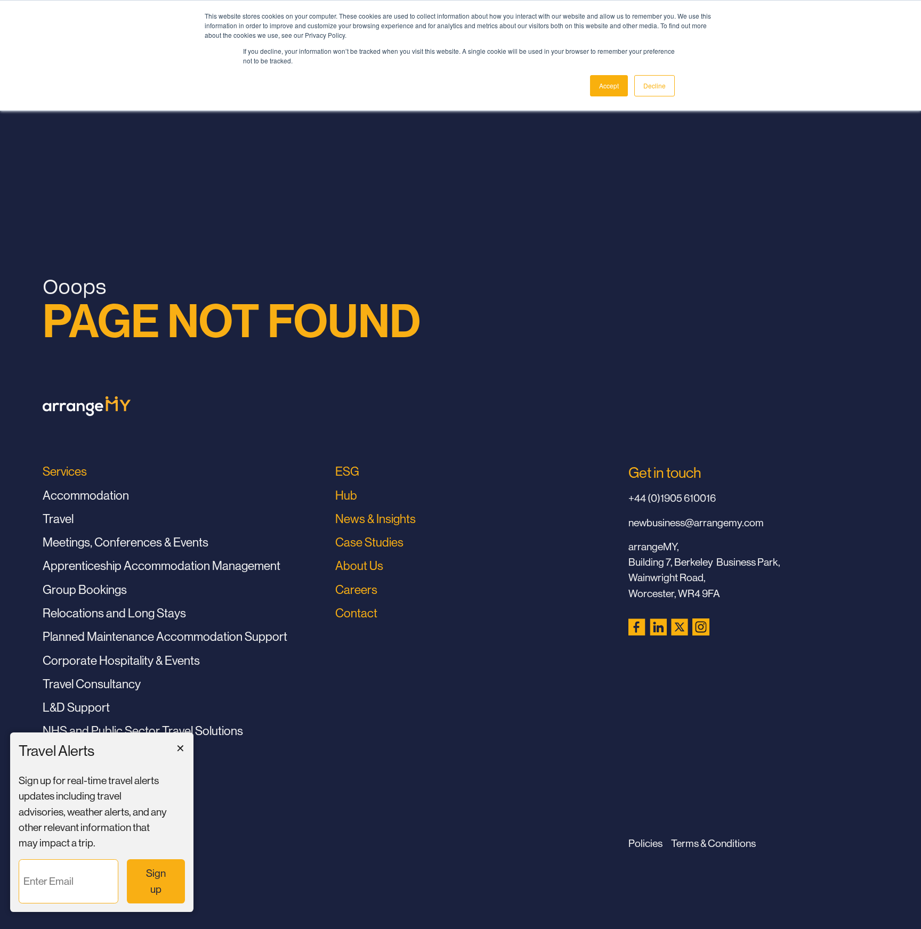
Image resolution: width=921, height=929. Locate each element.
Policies (645, 843)
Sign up (158, 881)
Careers (356, 589)
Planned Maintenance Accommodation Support (165, 636)
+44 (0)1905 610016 (672, 498)
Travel (58, 518)
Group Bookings (85, 589)
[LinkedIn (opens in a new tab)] (658, 626)
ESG (347, 471)
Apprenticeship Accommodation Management (161, 565)
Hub (346, 495)
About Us (359, 565)
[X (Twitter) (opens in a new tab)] (679, 626)
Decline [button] (654, 85)
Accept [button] (609, 85)
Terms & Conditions (713, 843)
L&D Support (76, 707)
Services (65, 471)
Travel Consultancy (92, 683)
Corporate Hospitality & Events (121, 660)
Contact (356, 613)
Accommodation (86, 495)
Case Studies (369, 542)
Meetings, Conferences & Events (125, 542)
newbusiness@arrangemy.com (696, 522)
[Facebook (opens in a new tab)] (636, 626)
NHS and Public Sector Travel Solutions (143, 730)
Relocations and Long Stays (114, 613)
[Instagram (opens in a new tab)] (700, 626)
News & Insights (375, 518)
